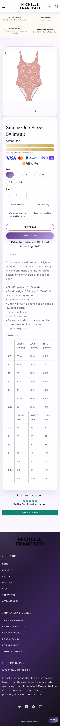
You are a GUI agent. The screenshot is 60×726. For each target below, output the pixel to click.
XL (43, 175)
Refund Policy (10, 645)
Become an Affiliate (13, 627)
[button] (3, 6)
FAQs (5, 589)
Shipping (9, 153)
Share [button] (13, 254)
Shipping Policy (11, 633)
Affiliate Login (10, 601)
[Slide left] (22, 111)
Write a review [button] (30, 512)
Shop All (7, 576)
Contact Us (8, 595)
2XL (10, 182)
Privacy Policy (10, 639)
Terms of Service (12, 651)
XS (9, 175)
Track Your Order (12, 621)
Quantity (10, 189)
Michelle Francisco (33, 721)
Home (5, 564)
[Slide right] (35, 111)
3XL (21, 182)
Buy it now (30, 236)
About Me (7, 570)
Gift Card (7, 582)
